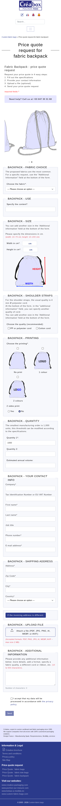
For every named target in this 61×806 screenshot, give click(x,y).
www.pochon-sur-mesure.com (15, 788)
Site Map (6, 760)
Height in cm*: (14, 249)
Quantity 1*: (13, 438)
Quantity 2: (12, 449)
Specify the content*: (17, 204)
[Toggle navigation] (30, 29)
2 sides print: (13, 406)
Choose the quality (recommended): (25, 324)
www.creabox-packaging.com (15, 785)
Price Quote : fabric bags (13, 769)
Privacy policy (8, 757)
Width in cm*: (13, 243)
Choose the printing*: (18, 343)
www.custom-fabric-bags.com (15, 794)
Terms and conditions (11, 753)
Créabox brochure (13, 750)
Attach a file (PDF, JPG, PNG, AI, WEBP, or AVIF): (33, 632)
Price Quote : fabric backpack (15, 776)
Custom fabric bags (9, 37)
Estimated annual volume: (20, 460)
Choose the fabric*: (17, 184)
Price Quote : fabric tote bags (15, 772)
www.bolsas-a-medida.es (13, 791)
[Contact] (22, 15)
